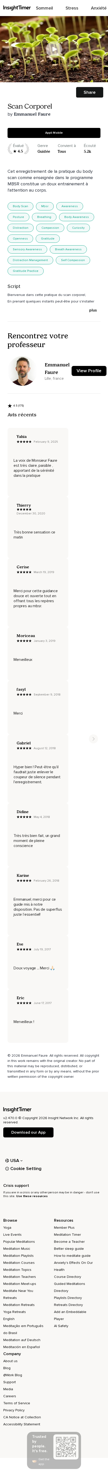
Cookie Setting (25, 1168)
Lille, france (54, 378)
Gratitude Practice (25, 271)
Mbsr (44, 206)
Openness (20, 239)
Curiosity (78, 228)
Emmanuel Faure (32, 114)
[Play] (54, 49)
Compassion (50, 228)
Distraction (20, 228)
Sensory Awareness (27, 249)
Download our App (28, 1132)
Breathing (44, 217)
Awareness (70, 206)
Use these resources (32, 1196)
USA (14, 1160)
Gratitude (48, 239)
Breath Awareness (68, 249)
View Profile (89, 370)
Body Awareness (76, 217)
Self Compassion (73, 260)
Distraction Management (30, 260)
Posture (18, 217)
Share (90, 92)
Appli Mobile (54, 133)
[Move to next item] (93, 738)
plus (93, 310)
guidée (43, 151)
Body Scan (20, 206)
